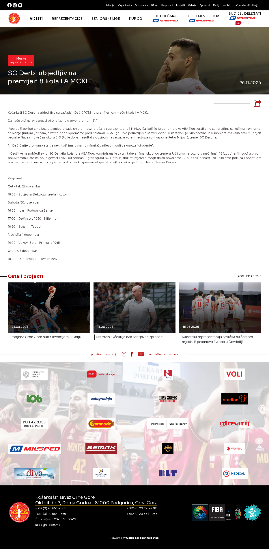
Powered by (134, 537)
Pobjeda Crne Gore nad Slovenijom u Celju (46, 337)
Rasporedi (167, 5)
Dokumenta (141, 5)
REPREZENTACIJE (67, 19)
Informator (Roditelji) (246, 5)
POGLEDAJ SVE (249, 276)
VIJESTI (36, 19)
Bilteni (154, 5)
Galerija (192, 5)
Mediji (216, 5)
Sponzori (205, 5)
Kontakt (227, 5)
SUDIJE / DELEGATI (245, 14)
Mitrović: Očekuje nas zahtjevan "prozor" (129, 337)
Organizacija (125, 5)
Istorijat (110, 5)
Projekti (180, 5)
